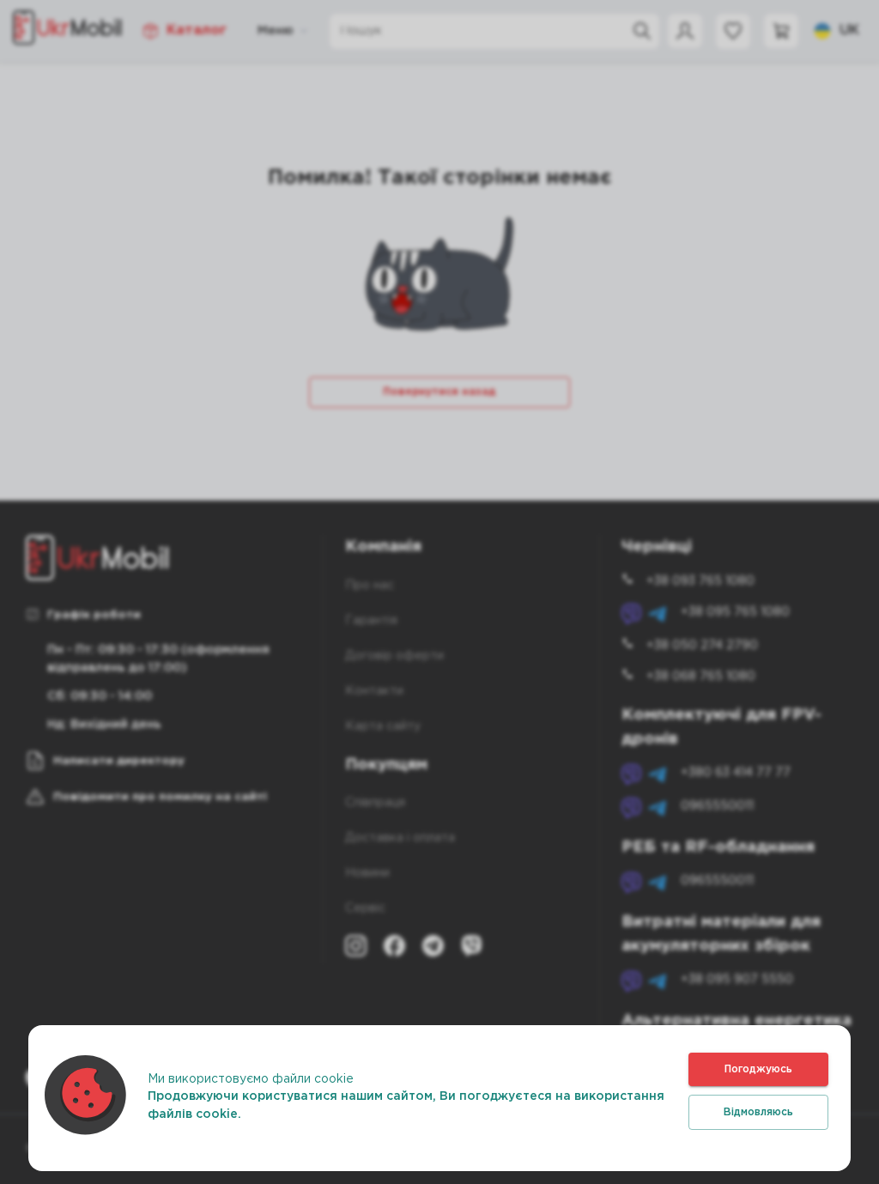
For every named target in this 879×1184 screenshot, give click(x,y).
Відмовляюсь (758, 1112)
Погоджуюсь (758, 1069)
